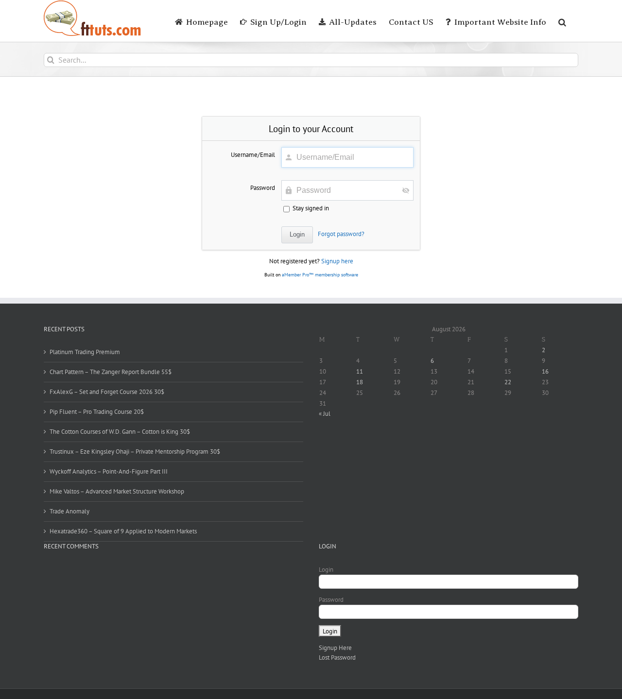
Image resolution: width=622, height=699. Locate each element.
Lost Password (337, 657)
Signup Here (335, 648)
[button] (562, 21)
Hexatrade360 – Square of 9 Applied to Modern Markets (123, 531)
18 (359, 382)
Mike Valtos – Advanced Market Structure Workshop (117, 491)
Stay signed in (310, 208)
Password (262, 188)
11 (359, 371)
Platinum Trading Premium (85, 352)
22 (507, 382)
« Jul (324, 413)
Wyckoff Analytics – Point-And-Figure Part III (109, 471)
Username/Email (253, 155)
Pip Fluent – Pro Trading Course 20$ (97, 412)
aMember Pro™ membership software (320, 275)
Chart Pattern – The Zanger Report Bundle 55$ (111, 372)
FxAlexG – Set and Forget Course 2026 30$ (107, 392)
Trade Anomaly (69, 511)
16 (545, 371)
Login (326, 569)
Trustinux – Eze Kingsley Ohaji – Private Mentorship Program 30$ (135, 451)
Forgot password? (341, 234)
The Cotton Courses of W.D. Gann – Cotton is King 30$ (120, 431)
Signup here (337, 261)
